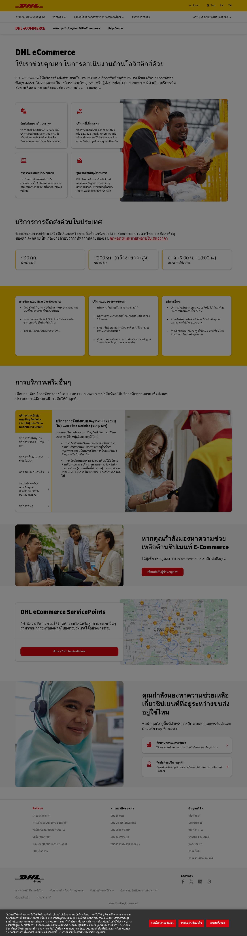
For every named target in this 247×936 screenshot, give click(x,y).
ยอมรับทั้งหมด (217, 923)
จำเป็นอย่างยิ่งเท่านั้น (191, 923)
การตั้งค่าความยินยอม (162, 923)
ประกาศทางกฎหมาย (95, 932)
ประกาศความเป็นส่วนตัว (71, 932)
